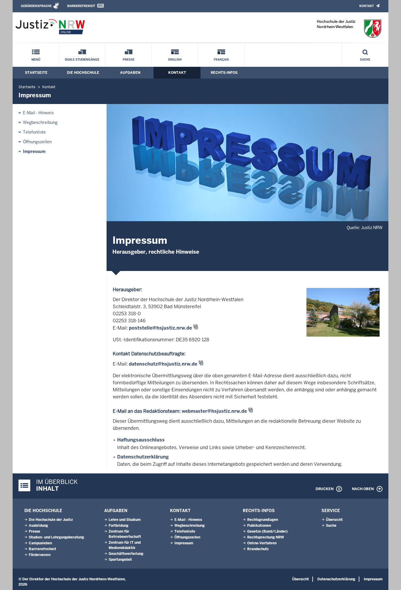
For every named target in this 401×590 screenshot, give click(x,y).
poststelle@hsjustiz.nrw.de (160, 328)
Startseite (36, 72)
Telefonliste (34, 132)
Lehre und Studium (125, 519)
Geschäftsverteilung (126, 553)
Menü (35, 60)
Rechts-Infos (224, 72)
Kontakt (366, 6)
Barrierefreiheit (81, 6)
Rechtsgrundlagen (262, 519)
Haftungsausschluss (141, 440)
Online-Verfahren (262, 543)
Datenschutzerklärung (143, 457)
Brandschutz (258, 549)
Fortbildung (118, 525)
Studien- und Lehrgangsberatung (56, 537)
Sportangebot (120, 559)
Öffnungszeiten (37, 141)
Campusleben (40, 543)
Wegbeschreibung (40, 122)
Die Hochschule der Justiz (51, 519)
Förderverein (39, 555)
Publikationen (259, 525)
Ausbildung (38, 525)
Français (221, 60)
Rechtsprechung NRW (265, 537)
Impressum (34, 151)
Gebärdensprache (36, 6)
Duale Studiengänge (82, 60)
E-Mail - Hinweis (38, 112)
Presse (128, 60)
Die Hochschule (83, 72)
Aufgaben (130, 72)
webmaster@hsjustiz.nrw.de (214, 411)
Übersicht (334, 519)
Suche (365, 60)
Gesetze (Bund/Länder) (267, 531)
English (175, 60)
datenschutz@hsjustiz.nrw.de (163, 364)
